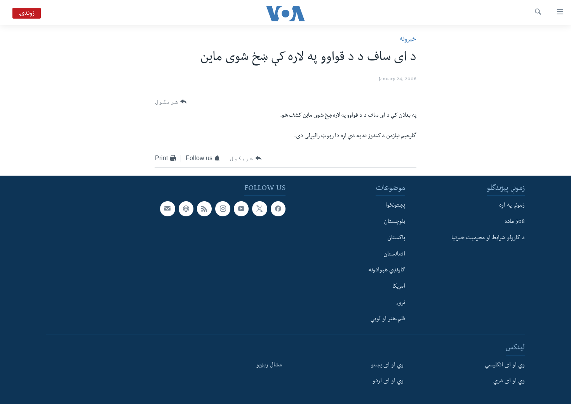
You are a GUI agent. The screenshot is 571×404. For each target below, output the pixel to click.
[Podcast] (186, 208)
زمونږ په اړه (512, 205)
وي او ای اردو (388, 381)
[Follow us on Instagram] (222, 208)
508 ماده (515, 222)
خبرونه (407, 40)
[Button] (170, 102)
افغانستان (394, 254)
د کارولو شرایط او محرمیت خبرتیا (488, 238)
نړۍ (400, 303)
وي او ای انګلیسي (505, 365)
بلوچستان (394, 222)
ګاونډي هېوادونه (386, 270)
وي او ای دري (509, 381)
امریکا (398, 286)
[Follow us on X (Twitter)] (259, 208)
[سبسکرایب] (167, 208)
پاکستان (396, 238)
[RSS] (204, 208)
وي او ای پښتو (387, 365)
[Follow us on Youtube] (241, 208)
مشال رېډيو (269, 365)
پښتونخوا (395, 205)
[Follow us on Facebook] (278, 208)
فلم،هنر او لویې (388, 319)
